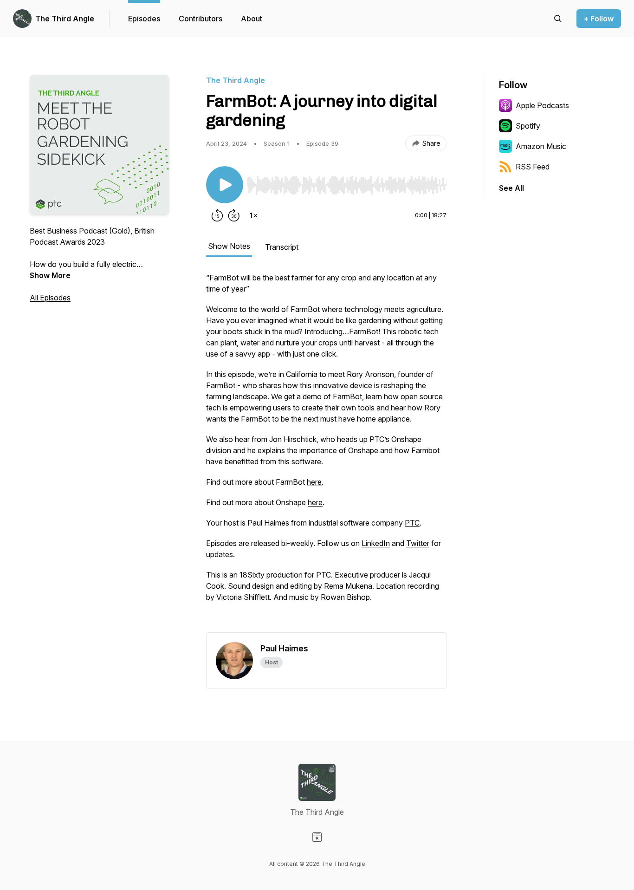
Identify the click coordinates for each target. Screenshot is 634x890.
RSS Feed (533, 166)
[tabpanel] (326, 452)
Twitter (417, 543)
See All (511, 188)
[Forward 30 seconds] (233, 215)
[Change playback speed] (253, 215)
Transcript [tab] (281, 247)
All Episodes (50, 297)
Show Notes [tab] (229, 246)
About (251, 18)
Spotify (528, 125)
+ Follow (599, 18)
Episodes (144, 18)
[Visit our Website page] (317, 837)
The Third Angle (64, 18)
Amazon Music (541, 146)
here (314, 482)
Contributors (200, 18)
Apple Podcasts (542, 105)
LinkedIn (376, 543)
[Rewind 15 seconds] (217, 215)
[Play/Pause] (224, 184)
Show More (50, 275)
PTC (412, 522)
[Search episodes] (558, 18)
